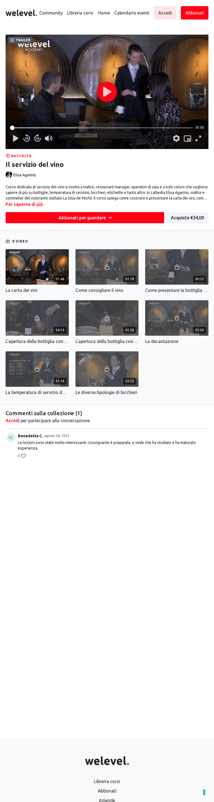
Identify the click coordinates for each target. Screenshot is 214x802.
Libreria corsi (80, 12)
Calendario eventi (131, 12)
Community (51, 12)
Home (104, 12)
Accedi (13, 420)
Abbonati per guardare (82, 217)
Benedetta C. (30, 436)
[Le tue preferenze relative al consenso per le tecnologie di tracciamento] (204, 792)
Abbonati (107, 790)
